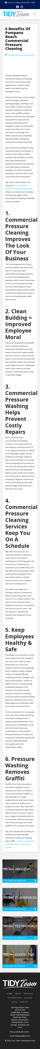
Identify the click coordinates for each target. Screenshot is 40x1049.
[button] (35, 14)
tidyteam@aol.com (22, 1036)
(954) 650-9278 (22, 1032)
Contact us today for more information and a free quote (19, 844)
